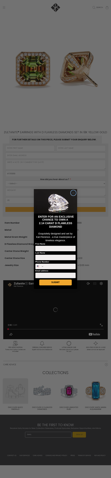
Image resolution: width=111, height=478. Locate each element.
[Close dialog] (73, 193)
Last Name (40, 253)
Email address (41, 271)
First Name (40, 244)
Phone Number (42, 262)
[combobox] (39, 266)
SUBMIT (55, 282)
